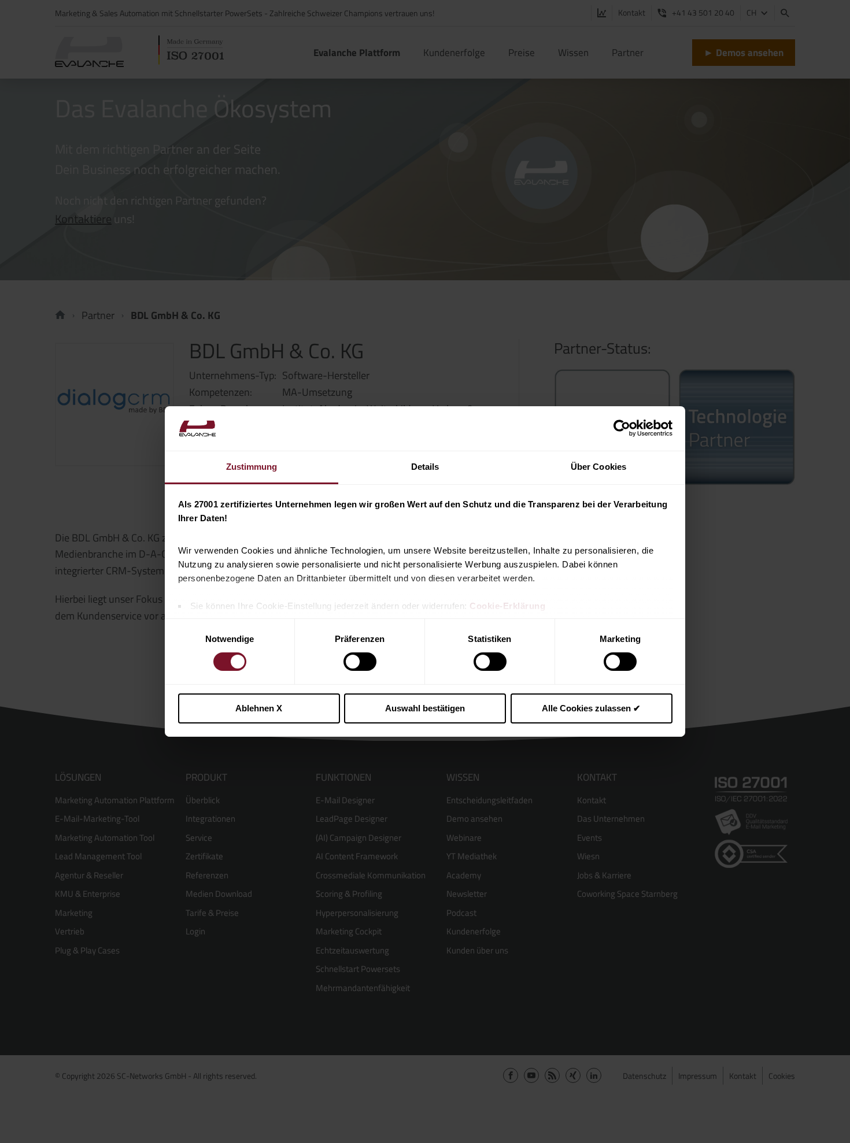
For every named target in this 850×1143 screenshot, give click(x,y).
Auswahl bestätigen (425, 708)
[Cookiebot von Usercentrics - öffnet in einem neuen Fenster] (621, 428)
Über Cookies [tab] (598, 467)
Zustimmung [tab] (252, 467)
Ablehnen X (258, 708)
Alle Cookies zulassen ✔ (591, 708)
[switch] (359, 661)
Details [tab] (425, 467)
